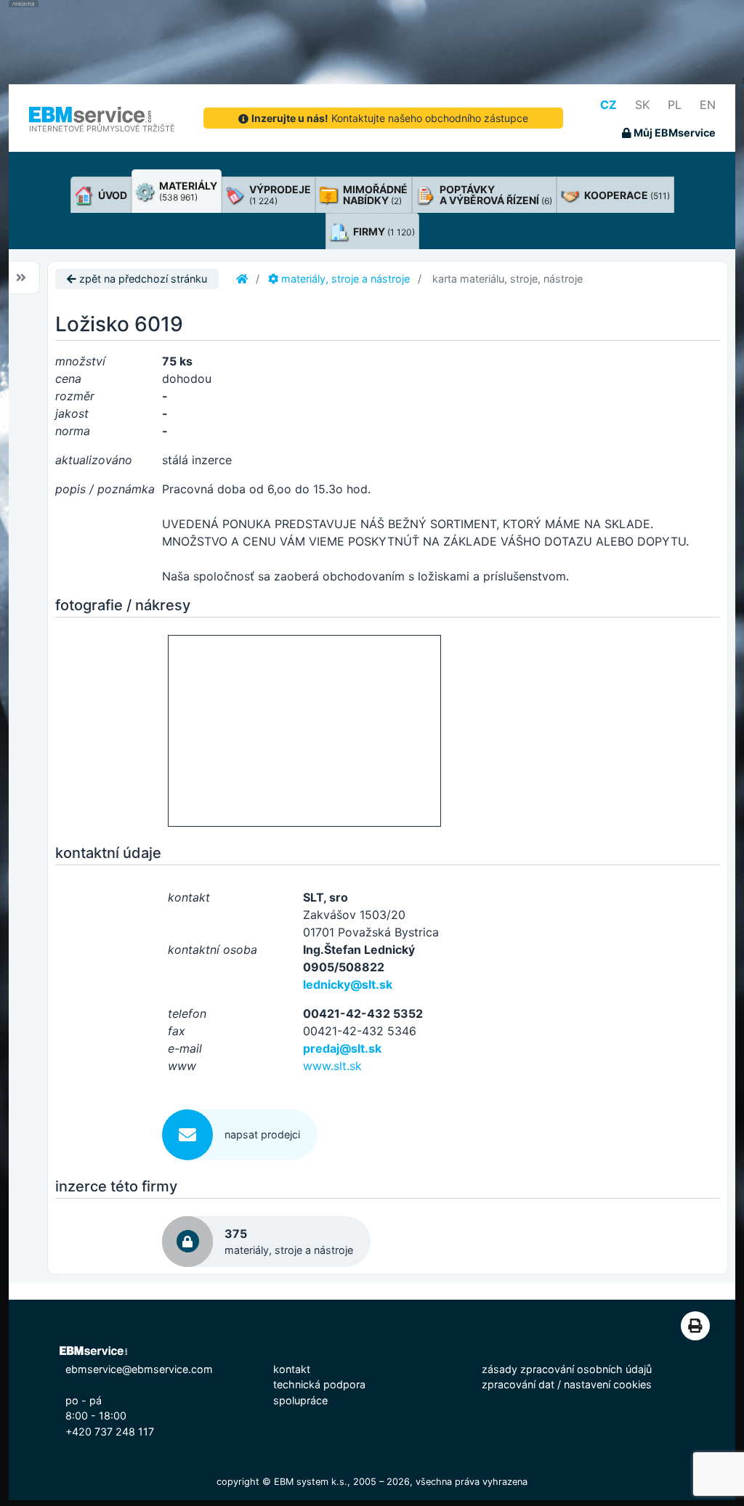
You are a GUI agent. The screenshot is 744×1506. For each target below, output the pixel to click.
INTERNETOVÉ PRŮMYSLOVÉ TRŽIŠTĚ (102, 129)
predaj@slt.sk (342, 1048)
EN (708, 104)
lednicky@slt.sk (347, 984)
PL (675, 104)
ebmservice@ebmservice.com (139, 1369)
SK (642, 104)
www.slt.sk (332, 1065)
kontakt (291, 1369)
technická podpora (319, 1384)
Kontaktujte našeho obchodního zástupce (389, 118)
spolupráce (300, 1400)
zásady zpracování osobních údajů (567, 1369)
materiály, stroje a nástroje (344, 278)
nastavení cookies (608, 1384)
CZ (608, 104)
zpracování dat (518, 1384)
